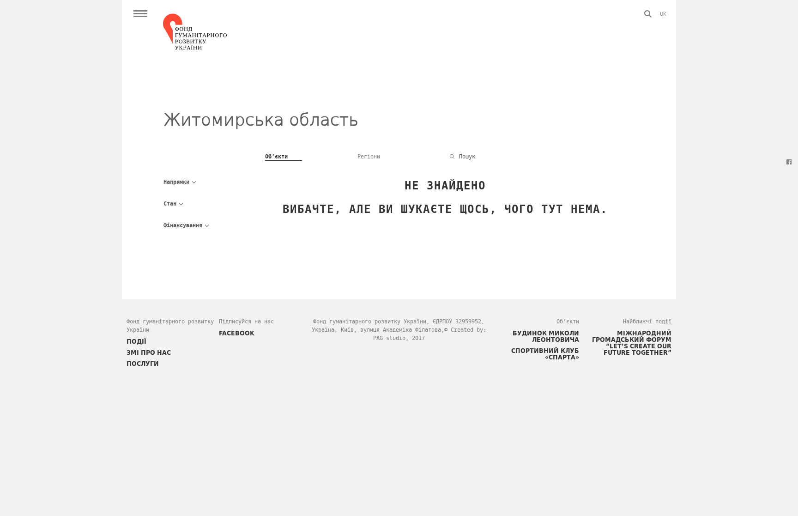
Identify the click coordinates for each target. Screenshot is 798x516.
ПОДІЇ (136, 341)
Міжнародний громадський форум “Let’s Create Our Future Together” (631, 343)
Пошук (648, 14)
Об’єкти (276, 156)
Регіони (368, 156)
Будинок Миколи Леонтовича (546, 336)
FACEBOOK (236, 333)
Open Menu (140, 14)
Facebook (789, 161)
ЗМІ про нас (149, 352)
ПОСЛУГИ (143, 363)
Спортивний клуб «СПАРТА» (545, 354)
